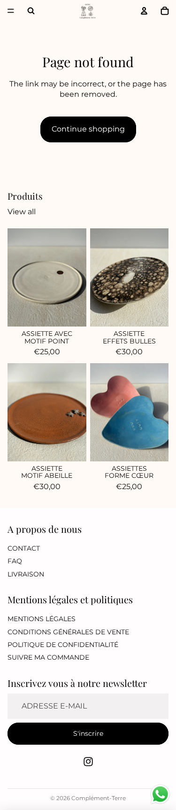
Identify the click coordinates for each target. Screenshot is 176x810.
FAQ (15, 561)
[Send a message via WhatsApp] (160, 794)
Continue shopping (88, 129)
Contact (24, 548)
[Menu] (11, 11)
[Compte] (144, 10)
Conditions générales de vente (68, 632)
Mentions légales (42, 619)
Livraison (26, 574)
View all (22, 211)
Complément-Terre (98, 798)
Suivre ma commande (48, 658)
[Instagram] (88, 761)
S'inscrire (88, 733)
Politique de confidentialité (63, 644)
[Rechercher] (31, 10)
